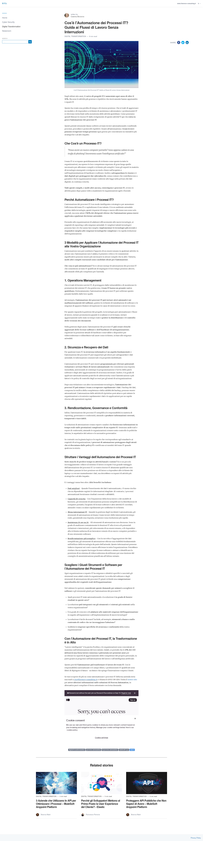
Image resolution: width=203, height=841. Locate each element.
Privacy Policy (196, 838)
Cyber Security (8, 22)
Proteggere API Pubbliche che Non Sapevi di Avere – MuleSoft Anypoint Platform (146, 804)
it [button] (198, 3)
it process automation (109, 750)
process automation (93, 750)
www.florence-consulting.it (186, 3)
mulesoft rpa (123, 750)
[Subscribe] (30, 41)
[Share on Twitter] (183, 42)
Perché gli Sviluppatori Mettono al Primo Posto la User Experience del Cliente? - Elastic (100, 804)
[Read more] (56, 783)
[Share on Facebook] (179, 42)
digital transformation (77, 750)
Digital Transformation (11, 26)
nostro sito (132, 679)
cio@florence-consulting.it (85, 679)
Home (4, 17)
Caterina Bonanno (77, 16)
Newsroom (6, 30)
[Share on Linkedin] (187, 42)
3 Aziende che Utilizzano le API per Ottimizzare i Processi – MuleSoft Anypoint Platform (56, 804)
